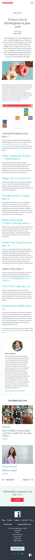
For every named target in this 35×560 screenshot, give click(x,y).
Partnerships (8, 524)
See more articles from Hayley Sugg (15, 391)
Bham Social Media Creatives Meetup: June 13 (16, 221)
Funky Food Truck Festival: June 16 (17, 243)
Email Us (17, 532)
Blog (3, 520)
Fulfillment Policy (17, 540)
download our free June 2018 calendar (12, 330)
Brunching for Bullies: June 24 (17, 307)
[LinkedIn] (18, 554)
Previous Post (10, 480)
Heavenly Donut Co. (17, 144)
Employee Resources (24, 524)
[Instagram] (15, 554)
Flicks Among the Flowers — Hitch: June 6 (16, 157)
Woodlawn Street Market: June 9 (16, 197)
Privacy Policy (17, 536)
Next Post (26, 480)
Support (17, 520)
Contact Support (17, 548)
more (8, 281)
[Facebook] (11, 554)
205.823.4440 (17, 530)
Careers (9, 520)
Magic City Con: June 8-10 (16, 178)
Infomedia (21, 543)
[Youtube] (22, 554)
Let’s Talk (17, 500)
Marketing (17, 13)
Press (31, 520)
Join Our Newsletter (17, 534)
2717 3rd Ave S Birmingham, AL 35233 (17, 528)
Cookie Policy (17, 538)
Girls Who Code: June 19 (15, 286)
